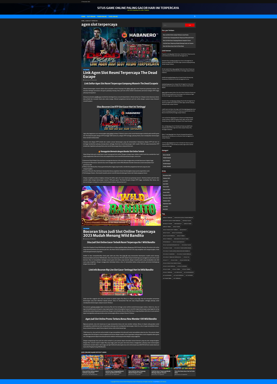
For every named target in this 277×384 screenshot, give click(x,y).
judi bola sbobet (95, 307)
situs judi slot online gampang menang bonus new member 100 (176, 251)
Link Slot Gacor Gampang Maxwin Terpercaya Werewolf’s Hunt (178, 37)
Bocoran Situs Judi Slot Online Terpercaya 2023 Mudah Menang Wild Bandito (119, 233)
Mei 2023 (165, 209)
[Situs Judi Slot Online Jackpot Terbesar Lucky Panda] (92, 362)
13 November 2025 (93, 374)
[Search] (195, 16)
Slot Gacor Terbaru (176, 100)
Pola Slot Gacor (87, 80)
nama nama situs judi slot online (181, 238)
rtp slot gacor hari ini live (178, 241)
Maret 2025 (166, 186)
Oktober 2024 (166, 201)
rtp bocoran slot (167, 241)
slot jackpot (110, 133)
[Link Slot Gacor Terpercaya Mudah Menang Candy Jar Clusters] (162, 362)
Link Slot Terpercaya (167, 84)
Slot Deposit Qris (188, 109)
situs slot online (166, 269)
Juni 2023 (165, 206)
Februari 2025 (166, 189)
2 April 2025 (161, 374)
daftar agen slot (131, 88)
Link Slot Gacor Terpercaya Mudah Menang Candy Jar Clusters (178, 43)
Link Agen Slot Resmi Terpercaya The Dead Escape (120, 74)
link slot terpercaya (167, 238)
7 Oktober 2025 (116, 374)
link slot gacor (166, 232)
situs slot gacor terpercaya (169, 266)
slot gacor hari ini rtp (189, 272)
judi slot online (176, 226)
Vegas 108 (164, 92)
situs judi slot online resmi (169, 254)
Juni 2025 (165, 181)
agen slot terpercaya (167, 217)
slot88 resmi (97, 97)
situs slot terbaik (176, 269)
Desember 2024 (167, 195)
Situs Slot (172, 54)
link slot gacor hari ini (177, 232)
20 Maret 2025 (94, 80)
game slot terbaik (167, 226)
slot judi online (189, 275)
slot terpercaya (177, 278)
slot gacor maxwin (167, 275)
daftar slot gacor (187, 220)
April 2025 (165, 184)
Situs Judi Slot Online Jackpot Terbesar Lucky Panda (175, 34)
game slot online (187, 223)
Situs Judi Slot (176, 69)
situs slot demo (174, 260)
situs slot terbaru (186, 269)
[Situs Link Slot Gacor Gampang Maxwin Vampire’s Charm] (139, 362)
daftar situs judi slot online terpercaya (171, 220)
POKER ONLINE (102, 16)
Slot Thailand (170, 142)
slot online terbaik (167, 278)
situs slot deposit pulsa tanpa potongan (172, 263)
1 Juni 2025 (138, 374)
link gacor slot (183, 229)
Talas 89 (129, 182)
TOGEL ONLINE (113, 16)
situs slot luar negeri (182, 266)
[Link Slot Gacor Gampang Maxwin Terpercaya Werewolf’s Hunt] (115, 362)
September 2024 (167, 203)
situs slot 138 (186, 257)
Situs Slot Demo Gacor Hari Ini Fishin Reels (173, 46)
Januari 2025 (166, 192)
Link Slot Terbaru (172, 77)
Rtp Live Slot (175, 60)
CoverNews (156, 381)
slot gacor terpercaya (179, 275)
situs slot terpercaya (167, 272)
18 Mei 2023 (94, 238)
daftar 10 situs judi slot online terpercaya (183, 217)
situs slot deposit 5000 (184, 260)
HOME (83, 16)
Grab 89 (124, 255)
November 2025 (167, 175)
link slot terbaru (181, 235)
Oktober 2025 (166, 178)
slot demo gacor (178, 272)
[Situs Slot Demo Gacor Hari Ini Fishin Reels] (185, 362)
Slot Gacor (173, 117)
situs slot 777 (166, 260)
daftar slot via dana (167, 223)
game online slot (178, 223)
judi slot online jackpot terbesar (170, 229)
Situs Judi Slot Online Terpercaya (124, 247)
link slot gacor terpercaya (169, 235)
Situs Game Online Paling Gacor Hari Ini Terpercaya (138, 8)
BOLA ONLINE (166, 155)
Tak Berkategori (167, 163)
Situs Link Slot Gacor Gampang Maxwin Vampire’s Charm (177, 40)
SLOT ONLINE (91, 16)
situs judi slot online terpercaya (184, 254)
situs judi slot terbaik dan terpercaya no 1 (172, 257)
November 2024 (167, 198)
